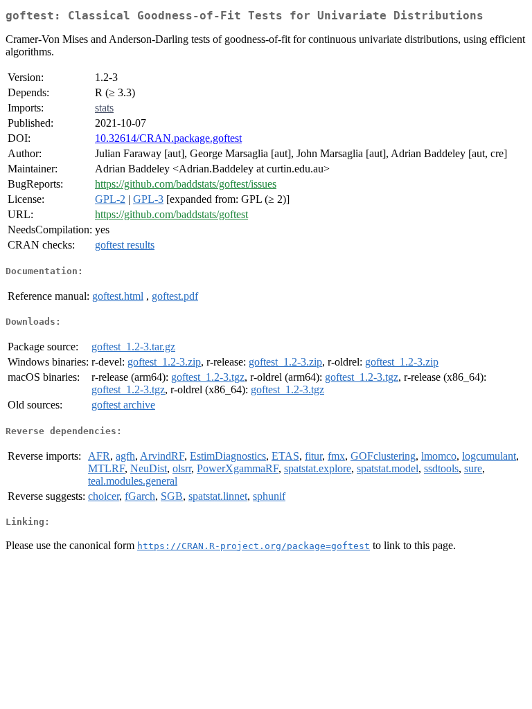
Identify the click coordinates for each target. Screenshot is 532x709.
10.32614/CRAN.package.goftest (168, 138)
